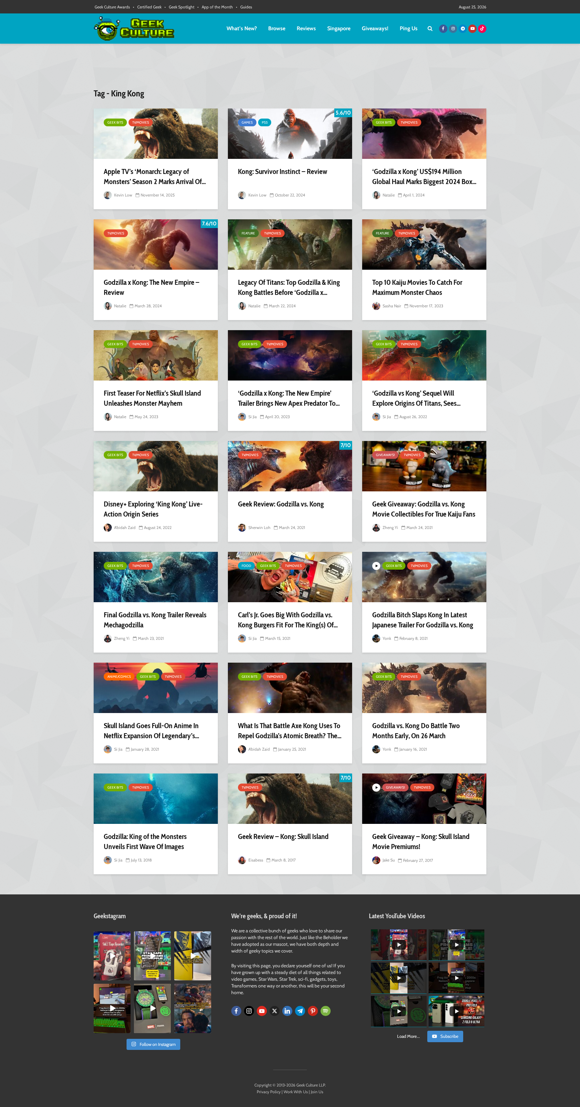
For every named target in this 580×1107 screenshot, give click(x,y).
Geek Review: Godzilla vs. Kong (281, 503)
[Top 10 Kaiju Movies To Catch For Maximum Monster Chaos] (424, 244)
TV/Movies (140, 122)
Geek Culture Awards (112, 6)
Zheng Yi (390, 527)
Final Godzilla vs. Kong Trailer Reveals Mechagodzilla (155, 619)
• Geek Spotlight (179, 6)
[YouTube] (262, 1011)
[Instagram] (249, 1011)
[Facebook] (236, 1011)
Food (246, 566)
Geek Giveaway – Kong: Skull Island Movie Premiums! (421, 841)
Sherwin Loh (259, 527)
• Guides (244, 6)
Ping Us (409, 28)
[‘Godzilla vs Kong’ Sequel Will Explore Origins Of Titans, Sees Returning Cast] (424, 355)
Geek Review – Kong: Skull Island (283, 836)
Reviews (306, 28)
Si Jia (252, 416)
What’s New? (242, 28)
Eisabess (255, 859)
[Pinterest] (313, 1011)
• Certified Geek (147, 6)
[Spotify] (326, 1011)
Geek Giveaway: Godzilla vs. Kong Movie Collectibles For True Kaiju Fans (423, 509)
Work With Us (296, 1091)
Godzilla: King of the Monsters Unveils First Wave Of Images (145, 841)
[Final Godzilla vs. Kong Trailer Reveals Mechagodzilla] (156, 577)
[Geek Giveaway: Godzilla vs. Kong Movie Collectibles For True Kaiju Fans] (424, 466)
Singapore (338, 28)
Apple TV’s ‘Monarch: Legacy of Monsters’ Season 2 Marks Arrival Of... (155, 176)
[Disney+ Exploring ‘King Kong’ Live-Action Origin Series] (156, 466)
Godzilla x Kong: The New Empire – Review (151, 287)
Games (247, 122)
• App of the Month (215, 6)
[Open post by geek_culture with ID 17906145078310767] (112, 955)
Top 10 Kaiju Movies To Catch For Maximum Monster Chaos (417, 287)
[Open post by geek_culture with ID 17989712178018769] (192, 1008)
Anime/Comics (119, 676)
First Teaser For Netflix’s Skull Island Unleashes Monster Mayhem (152, 398)
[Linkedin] (287, 1011)
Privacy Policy (269, 1091)
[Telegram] (300, 1011)
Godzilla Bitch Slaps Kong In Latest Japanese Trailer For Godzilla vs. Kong (422, 619)
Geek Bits (115, 122)
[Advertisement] (290, 69)
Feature (248, 233)
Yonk (386, 638)
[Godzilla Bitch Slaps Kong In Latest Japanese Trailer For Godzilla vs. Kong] (424, 577)
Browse (276, 28)
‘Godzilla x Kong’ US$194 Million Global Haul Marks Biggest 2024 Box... (424, 176)
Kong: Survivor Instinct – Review (282, 171)
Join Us (317, 1091)
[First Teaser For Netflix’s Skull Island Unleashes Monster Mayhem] (156, 355)
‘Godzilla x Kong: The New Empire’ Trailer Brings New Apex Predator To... (289, 398)
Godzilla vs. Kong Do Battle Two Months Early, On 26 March (416, 730)
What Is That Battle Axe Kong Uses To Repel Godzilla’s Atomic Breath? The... (289, 730)
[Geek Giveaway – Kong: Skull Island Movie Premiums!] (424, 798)
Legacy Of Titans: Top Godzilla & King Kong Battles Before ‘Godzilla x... (289, 287)
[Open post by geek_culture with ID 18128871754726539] (192, 955)
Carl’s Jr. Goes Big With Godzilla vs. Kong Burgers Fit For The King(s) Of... (288, 619)
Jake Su (388, 859)
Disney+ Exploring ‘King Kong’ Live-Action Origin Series (153, 509)
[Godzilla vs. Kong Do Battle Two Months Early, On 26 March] (424, 688)
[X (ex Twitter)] (275, 1011)
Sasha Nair (391, 305)
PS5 (265, 122)
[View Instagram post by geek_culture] (126, 977)
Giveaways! (375, 28)
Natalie (388, 194)
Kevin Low (122, 194)
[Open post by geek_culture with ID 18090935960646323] (112, 1008)
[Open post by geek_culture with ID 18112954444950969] (152, 955)
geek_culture (111, 936)
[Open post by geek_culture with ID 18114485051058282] (152, 1008)
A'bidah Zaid (124, 527)
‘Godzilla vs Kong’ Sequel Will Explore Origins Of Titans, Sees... (416, 398)
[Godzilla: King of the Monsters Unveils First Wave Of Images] (156, 798)
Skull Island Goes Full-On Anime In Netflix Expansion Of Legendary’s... (151, 730)
